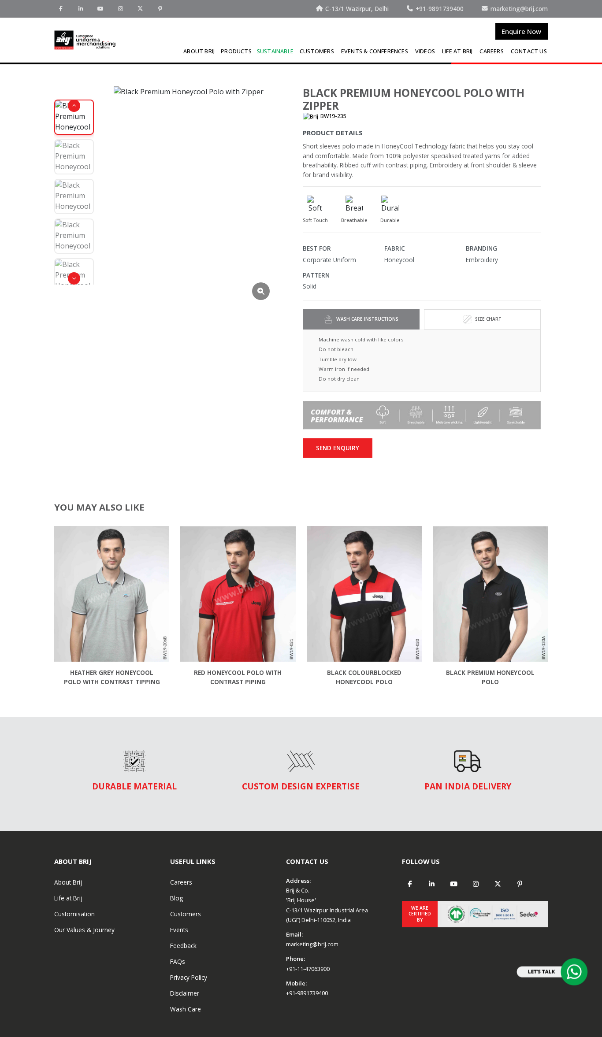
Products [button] (236, 51)
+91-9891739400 (307, 993)
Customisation (74, 914)
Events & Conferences (374, 51)
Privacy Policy (188, 977)
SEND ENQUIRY (337, 448)
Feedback (183, 945)
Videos (425, 51)
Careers (491, 51)
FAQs (177, 961)
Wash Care (185, 1009)
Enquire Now (521, 31)
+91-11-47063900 (308, 969)
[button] (74, 106)
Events (179, 930)
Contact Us (529, 51)
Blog (176, 898)
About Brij (199, 51)
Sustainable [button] (275, 51)
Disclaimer (184, 993)
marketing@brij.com (312, 944)
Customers (317, 51)
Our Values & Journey (84, 930)
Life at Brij (457, 51)
